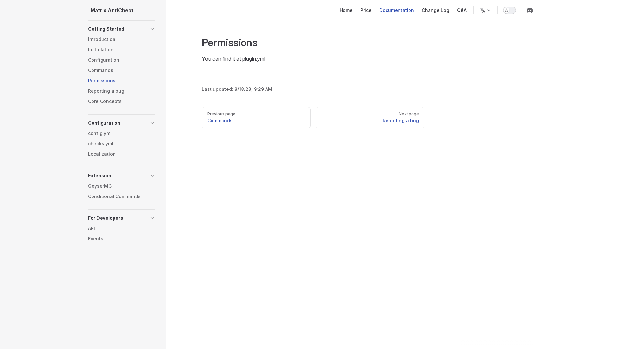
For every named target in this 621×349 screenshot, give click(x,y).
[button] (121, 29)
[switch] (509, 10)
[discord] (530, 10)
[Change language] (485, 10)
